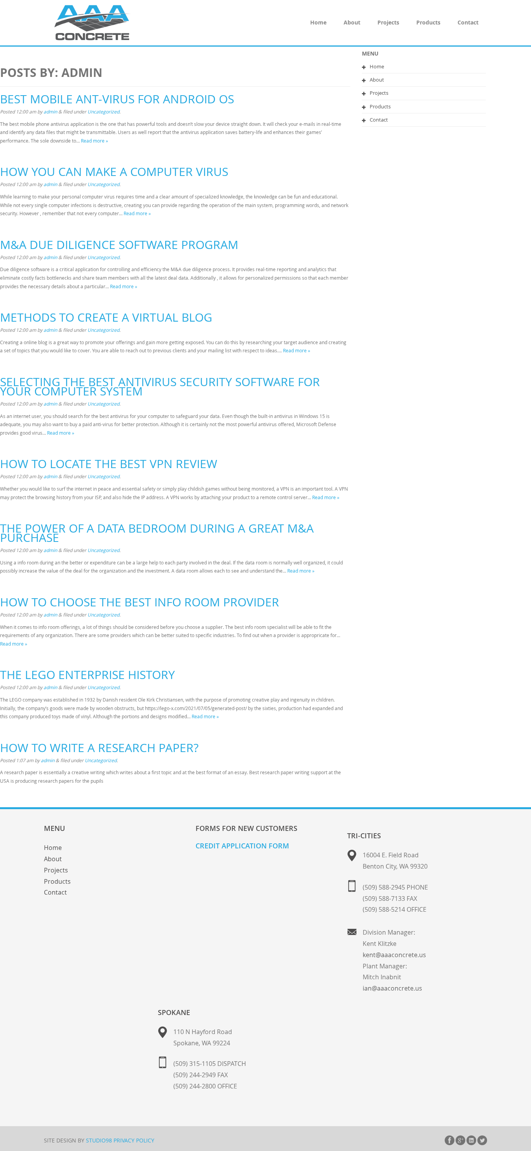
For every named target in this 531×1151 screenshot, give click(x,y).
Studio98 (99, 1140)
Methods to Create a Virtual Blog (106, 317)
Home (318, 22)
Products (428, 22)
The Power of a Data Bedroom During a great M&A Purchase (157, 533)
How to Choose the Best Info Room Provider (139, 602)
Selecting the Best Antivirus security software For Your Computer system (160, 386)
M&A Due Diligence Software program (119, 244)
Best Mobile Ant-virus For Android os (117, 99)
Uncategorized (103, 111)
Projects (388, 22)
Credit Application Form (242, 845)
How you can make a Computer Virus (114, 171)
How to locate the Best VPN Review (108, 464)
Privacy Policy (134, 1140)
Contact (468, 22)
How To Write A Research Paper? (99, 748)
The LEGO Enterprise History (87, 675)
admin (50, 111)
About (352, 22)
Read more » (94, 141)
